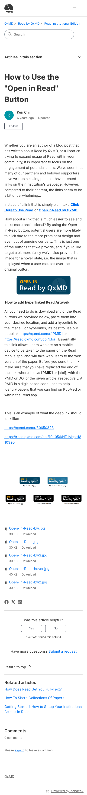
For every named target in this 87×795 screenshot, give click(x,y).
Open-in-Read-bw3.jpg (28, 555)
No (56, 628)
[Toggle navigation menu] (74, 8)
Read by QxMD (28, 23)
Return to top (15, 667)
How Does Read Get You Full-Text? (33, 689)
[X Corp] (13, 602)
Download (29, 534)
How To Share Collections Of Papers (34, 698)
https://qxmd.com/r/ (29, 427)
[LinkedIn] (20, 602)
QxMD (8, 23)
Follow (13, 126)
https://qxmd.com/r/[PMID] (41, 333)
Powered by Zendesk (67, 791)
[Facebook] (6, 602)
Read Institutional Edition (62, 23)
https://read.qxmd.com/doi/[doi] (30, 339)
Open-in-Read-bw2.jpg (28, 582)
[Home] (8, 8)
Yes (31, 628)
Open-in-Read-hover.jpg (29, 568)
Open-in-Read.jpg (24, 542)
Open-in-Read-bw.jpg (27, 528)
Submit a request (62, 651)
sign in (19, 750)
